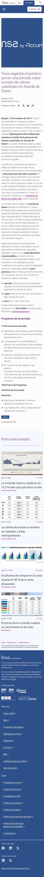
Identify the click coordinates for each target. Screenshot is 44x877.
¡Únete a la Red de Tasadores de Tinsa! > (15, 868)
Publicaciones (12, 642)
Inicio (3, 642)
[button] (19, 105)
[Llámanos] (40, 2)
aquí (14, 679)
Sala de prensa (24, 642)
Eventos (5, 417)
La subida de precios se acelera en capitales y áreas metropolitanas (20, 531)
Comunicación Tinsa (8, 490)
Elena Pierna (5, 630)
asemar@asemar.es (21, 311)
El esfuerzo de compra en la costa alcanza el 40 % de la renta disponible (21, 580)
